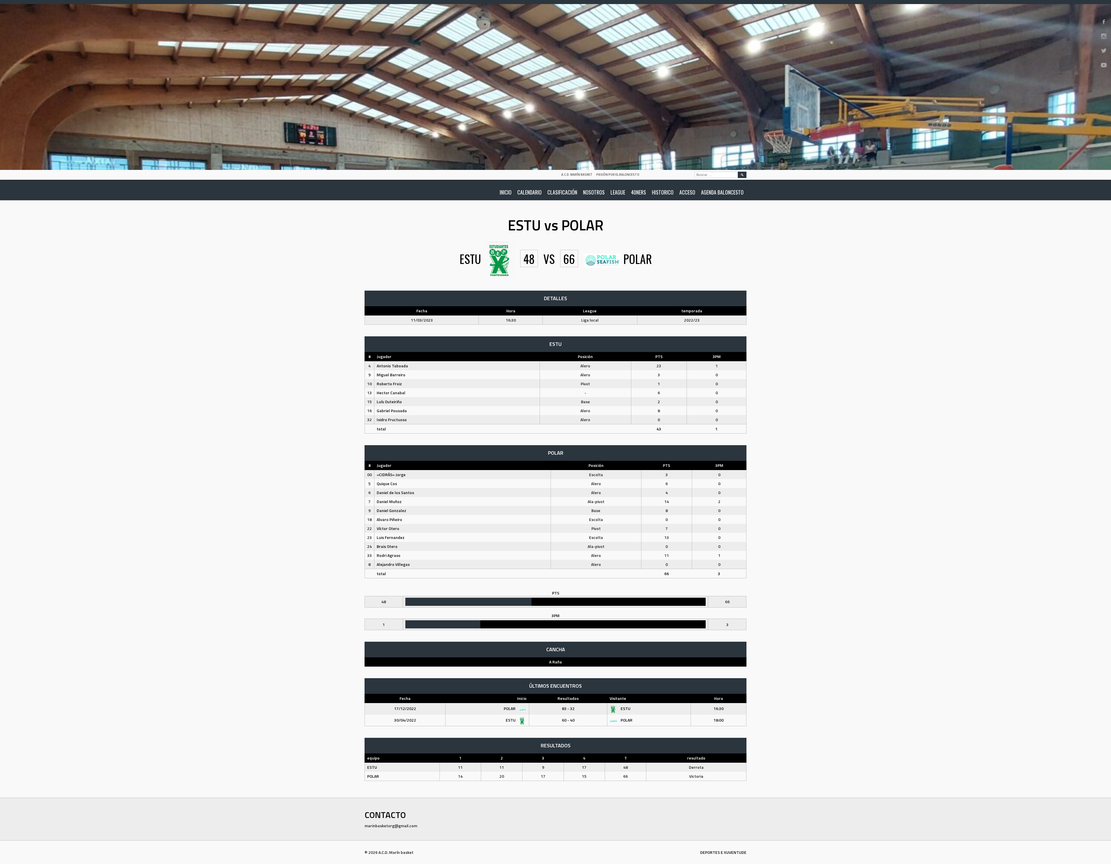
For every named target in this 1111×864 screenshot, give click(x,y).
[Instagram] (1104, 36)
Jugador (384, 356)
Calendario (529, 192)
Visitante (618, 698)
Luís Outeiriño (389, 402)
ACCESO (687, 192)
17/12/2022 (405, 708)
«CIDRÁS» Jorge (391, 475)
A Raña (555, 662)
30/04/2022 (405, 720)
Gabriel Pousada (392, 411)
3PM (717, 356)
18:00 (718, 720)
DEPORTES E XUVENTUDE (723, 852)
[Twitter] (1104, 51)
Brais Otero (387, 546)
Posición (585, 356)
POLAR (510, 708)
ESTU (625, 708)
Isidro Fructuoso (392, 420)
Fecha (405, 698)
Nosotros (594, 192)
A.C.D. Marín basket (577, 174)
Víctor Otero (388, 528)
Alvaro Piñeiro (389, 519)
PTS (659, 356)
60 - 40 (568, 720)
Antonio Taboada (392, 366)
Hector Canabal (391, 393)
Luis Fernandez (390, 537)
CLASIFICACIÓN (562, 192)
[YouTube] (1104, 65)
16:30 (718, 708)
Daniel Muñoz (389, 501)
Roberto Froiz (389, 384)
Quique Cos (387, 483)
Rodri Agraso (388, 555)
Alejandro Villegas (393, 564)
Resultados (568, 698)
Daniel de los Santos (395, 492)
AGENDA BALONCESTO (722, 192)
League (617, 192)
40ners (638, 192)
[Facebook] (1104, 22)
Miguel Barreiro (391, 375)
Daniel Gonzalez (391, 510)
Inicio (506, 192)
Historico (663, 192)
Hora (718, 698)
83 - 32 (568, 708)
